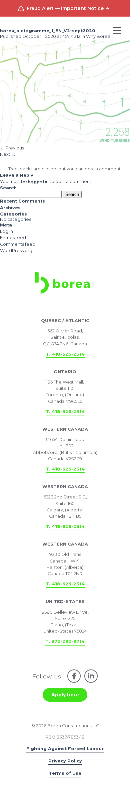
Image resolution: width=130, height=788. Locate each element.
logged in (38, 181)
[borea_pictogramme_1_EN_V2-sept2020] (65, 141)
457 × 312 (71, 36)
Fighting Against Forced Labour (65, 748)
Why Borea (98, 36)
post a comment (103, 168)
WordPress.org (16, 250)
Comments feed (17, 244)
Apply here (65, 695)
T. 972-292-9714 (65, 641)
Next (8, 154)
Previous (12, 147)
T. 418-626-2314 (65, 354)
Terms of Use (65, 773)
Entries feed (13, 237)
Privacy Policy (65, 760)
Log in (6, 231)
